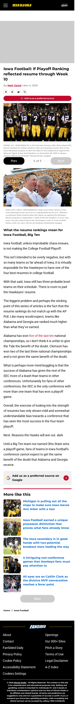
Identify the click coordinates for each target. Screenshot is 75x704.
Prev (14, 161)
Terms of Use (54, 654)
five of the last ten (41, 336)
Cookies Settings (14, 673)
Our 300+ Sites (55, 641)
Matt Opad (14, 85)
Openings (51, 635)
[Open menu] (5, 5)
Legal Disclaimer (56, 660)
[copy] (24, 91)
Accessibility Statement (19, 667)
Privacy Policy (12, 654)
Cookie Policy (12, 660)
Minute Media (20, 682)
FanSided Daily (13, 648)
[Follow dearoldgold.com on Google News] (66, 478)
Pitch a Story (54, 648)
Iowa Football (21, 610)
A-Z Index (51, 667)
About (7, 635)
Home (6, 610)
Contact (8, 641)
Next (61, 161)
